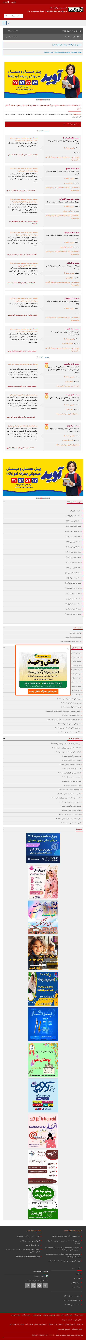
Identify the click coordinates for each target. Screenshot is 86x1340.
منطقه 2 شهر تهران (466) (73, 521)
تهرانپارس (69, 277)
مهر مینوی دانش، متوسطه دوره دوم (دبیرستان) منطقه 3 (64, 719)
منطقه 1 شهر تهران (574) (73, 516)
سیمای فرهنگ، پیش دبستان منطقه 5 (70, 789)
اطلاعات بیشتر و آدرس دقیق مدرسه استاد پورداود (22, 254)
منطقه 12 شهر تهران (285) (73, 573)
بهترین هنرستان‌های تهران (73, 637)
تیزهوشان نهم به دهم (40, 1324)
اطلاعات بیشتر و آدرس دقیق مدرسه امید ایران (20, 448)
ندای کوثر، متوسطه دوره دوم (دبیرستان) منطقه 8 (66, 748)
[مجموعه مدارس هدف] (43, 953)
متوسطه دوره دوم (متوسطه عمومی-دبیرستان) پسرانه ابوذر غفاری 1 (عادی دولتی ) (23, 330)
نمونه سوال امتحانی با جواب (72, 30)
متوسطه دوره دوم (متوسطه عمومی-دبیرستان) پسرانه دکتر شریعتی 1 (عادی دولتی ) (23, 299)
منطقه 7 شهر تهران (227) (73, 547)
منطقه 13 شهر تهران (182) (73, 578)
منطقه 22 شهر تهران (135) (73, 614)
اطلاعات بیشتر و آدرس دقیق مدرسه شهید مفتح (21, 190)
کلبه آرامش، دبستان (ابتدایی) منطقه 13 (69, 793)
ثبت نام (5, 2)
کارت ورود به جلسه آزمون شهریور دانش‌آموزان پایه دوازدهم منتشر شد (63, 1242)
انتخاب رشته (29, 1324)
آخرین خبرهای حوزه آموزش (73, 1230)
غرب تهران (69, 409)
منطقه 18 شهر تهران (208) (73, 604)
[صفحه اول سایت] (75, 10)
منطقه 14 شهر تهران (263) (73, 583)
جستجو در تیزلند (16, 16)
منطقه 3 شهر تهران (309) (73, 526)
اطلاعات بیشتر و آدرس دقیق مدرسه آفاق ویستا (21, 417)
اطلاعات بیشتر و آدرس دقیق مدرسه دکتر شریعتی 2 (22, 155)
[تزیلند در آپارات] (39, 1288)
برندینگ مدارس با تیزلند (73, 37)
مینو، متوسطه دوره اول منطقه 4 (71, 715)
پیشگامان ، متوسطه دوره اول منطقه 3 (69, 732)
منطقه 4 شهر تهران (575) (73, 531)
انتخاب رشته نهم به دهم (17, 1324)
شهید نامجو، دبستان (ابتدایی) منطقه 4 (69, 773)
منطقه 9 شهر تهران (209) (73, 557)
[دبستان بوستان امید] (43, 1060)
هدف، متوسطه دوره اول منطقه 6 (71, 768)
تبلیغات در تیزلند (75, 1287)
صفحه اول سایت (78, 1315)
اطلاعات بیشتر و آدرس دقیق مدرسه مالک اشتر (21, 282)
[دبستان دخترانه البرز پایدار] (43, 882)
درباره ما (78, 1274)
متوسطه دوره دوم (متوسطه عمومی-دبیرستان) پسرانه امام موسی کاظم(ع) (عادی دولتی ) (23, 200)
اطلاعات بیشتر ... (11, 31)
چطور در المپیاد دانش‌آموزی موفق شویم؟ (28, 1256)
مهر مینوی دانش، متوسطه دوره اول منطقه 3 (68, 728)
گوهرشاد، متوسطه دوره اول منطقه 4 (70, 764)
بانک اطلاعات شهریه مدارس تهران (71, 641)
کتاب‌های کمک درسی (64, 1329)
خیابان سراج (68, 183)
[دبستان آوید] (43, 1095)
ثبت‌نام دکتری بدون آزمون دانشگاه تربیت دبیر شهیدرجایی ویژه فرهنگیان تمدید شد (63, 1255)
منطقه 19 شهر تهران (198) (73, 609)
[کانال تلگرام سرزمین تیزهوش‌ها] (45, 1288)
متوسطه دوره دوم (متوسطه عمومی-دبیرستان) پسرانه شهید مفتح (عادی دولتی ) (23, 169)
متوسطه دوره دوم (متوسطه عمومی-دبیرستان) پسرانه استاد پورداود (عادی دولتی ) (23, 233)
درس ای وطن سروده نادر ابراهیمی (30, 1241)
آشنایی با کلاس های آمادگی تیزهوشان (28, 1236)
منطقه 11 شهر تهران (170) (73, 567)
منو (5, 23)
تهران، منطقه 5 (69, 405)
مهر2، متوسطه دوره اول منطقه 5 (71, 781)
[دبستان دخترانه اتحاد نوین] (43, 1131)
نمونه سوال (60, 1315)
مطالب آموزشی (15, 1315)
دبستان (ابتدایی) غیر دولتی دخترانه (67, 445)
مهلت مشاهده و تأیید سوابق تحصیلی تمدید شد (66, 1236)
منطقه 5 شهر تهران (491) (73, 536)
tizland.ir (52, 1335)
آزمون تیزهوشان (70, 1324)
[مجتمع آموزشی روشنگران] (43, 988)
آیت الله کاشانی (67, 440)
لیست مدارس (26, 1315)
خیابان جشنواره (67, 343)
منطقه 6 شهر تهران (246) (73, 542)
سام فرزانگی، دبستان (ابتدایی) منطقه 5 (69, 724)
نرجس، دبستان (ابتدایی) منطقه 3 (71, 703)
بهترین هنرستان (36, 1315)
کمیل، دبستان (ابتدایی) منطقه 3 (71, 777)
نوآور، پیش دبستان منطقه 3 (72, 785)
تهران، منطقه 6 (69, 377)
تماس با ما (77, 1278)
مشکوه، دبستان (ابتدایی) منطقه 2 (71, 810)
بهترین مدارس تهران (75, 633)
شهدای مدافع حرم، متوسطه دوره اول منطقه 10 (67, 752)
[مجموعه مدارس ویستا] (43, 1202)
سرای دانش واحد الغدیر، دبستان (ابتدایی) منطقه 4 (66, 743)
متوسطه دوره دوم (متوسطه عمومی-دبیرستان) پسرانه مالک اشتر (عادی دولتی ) (23, 264)
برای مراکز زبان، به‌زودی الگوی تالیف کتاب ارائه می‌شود (64, 1261)
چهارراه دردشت (67, 211)
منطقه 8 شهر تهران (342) (73, 552)
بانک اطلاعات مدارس (65, 114)
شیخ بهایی (69, 381)
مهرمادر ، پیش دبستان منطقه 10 (71, 760)
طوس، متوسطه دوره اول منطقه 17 (71, 823)
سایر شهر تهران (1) (75, 510)
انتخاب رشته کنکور (77, 1329)
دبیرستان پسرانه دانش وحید (43, 691)
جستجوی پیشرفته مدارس (71, 124)
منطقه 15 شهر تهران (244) (73, 588)
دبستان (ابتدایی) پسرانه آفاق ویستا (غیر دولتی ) (23, 395)
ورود (12, 2)
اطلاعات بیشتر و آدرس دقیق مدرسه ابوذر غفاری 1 (21, 351)
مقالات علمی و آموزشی (34, 1230)
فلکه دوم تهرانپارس (66, 247)
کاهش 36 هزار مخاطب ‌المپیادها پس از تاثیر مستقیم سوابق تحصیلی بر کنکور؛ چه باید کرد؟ (62, 1248)
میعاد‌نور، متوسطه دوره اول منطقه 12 (70, 802)
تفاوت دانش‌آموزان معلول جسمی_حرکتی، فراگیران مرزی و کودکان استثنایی (23, 1250)
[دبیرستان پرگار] (43, 1024)
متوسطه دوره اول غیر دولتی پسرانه (67, 386)
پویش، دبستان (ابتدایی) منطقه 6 (71, 707)
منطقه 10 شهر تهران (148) (73, 562)
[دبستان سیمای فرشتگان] (43, 917)
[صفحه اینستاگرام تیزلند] (33, 1288)
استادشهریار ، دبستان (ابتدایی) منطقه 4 (69, 814)
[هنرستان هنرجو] (43, 80)
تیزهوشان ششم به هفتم (56, 1324)
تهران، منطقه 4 (69, 148)
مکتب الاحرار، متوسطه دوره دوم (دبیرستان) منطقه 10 (65, 798)
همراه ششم (68, 1315)
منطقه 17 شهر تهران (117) (73, 599)
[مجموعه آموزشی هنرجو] (43, 1166)
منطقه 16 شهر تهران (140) (73, 593)
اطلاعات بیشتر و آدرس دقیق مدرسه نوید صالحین (21, 386)
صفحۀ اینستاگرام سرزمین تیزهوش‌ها (63, 52)
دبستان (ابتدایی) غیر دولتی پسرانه (67, 414)
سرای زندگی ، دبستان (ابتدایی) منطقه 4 (69, 699)
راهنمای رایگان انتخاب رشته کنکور (67, 44)
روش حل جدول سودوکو (33, 1245)
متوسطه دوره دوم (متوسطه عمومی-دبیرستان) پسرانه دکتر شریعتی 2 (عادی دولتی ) (23, 139)
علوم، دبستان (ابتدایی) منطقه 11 (71, 756)
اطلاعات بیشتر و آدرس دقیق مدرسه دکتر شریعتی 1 (22, 315)
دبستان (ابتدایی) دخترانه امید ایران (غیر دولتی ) (22, 426)
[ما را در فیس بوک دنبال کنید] (28, 1288)
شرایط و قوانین (75, 1283)
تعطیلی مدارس (78, 1320)
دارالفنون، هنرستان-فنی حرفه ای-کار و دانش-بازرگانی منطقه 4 (63, 711)
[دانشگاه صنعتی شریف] (43, 848)
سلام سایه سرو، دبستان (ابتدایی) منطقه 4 (68, 818)
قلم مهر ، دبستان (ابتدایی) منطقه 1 (71, 806)
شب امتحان (79, 1324)
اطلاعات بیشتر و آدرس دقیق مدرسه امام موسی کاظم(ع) (23, 222)
